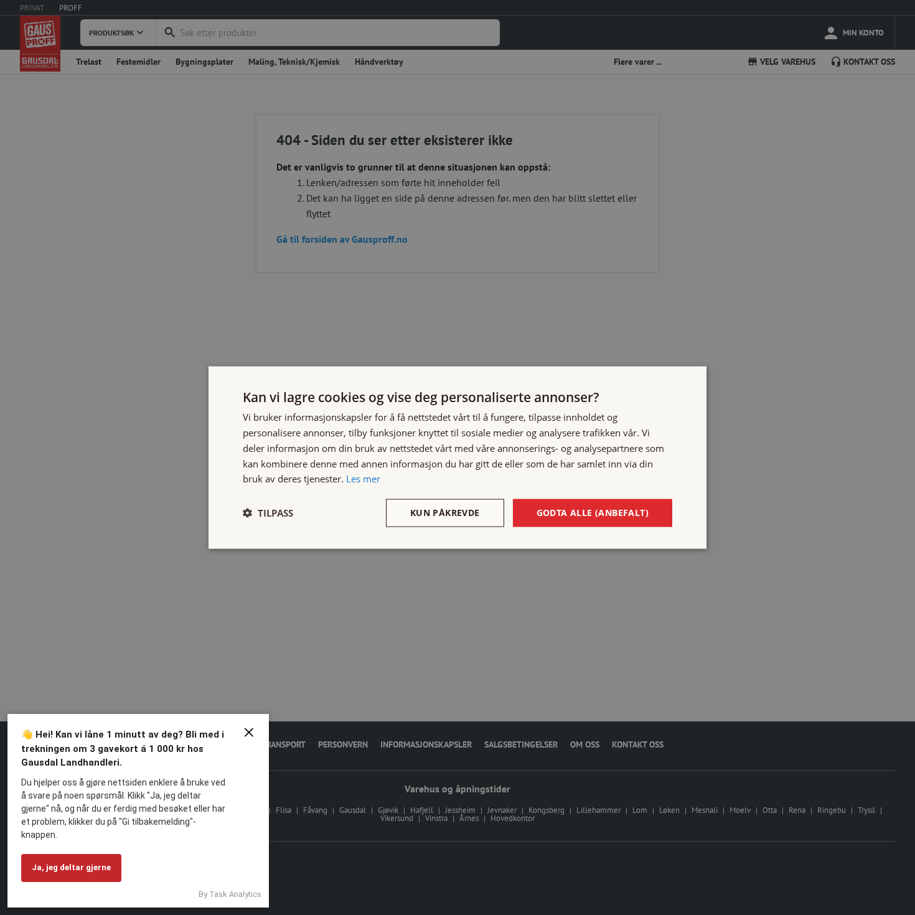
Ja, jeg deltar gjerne (71, 867)
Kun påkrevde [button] (445, 512)
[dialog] (457, 458)
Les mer (363, 478)
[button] (268, 513)
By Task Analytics (230, 894)
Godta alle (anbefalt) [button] (593, 512)
